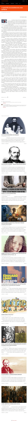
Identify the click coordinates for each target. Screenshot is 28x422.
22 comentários (6, 323)
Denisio (3, 101)
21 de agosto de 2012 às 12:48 (7, 101)
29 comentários (6, 143)
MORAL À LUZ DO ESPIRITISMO (8, 193)
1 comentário (6, 412)
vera (3, 104)
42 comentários (6, 263)
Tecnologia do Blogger (14, 420)
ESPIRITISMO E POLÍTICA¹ (7, 314)
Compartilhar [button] (24, 97)
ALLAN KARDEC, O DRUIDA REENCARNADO (11, 374)
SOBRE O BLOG (2, 3)
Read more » (25, 143)
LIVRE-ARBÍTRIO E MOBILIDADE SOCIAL (10, 403)
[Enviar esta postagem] (7, 97)
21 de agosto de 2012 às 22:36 (7, 104)
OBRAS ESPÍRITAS (12, 3)
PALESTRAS (17, 3)
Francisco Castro (5, 97)
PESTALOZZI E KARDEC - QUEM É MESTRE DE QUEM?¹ (13, 164)
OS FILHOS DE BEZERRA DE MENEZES (10, 135)
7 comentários (6, 383)
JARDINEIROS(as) (7, 3)
